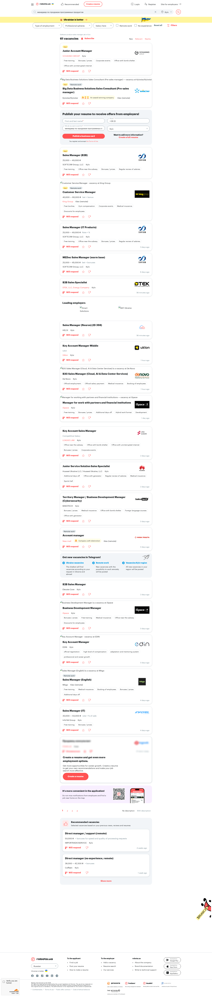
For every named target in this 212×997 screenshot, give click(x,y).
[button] (172, 960)
